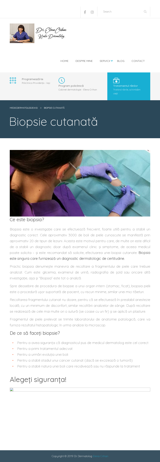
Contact (138, 61)
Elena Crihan (100, 456)
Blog (120, 61)
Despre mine (84, 61)
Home (64, 61)
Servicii (105, 61)
